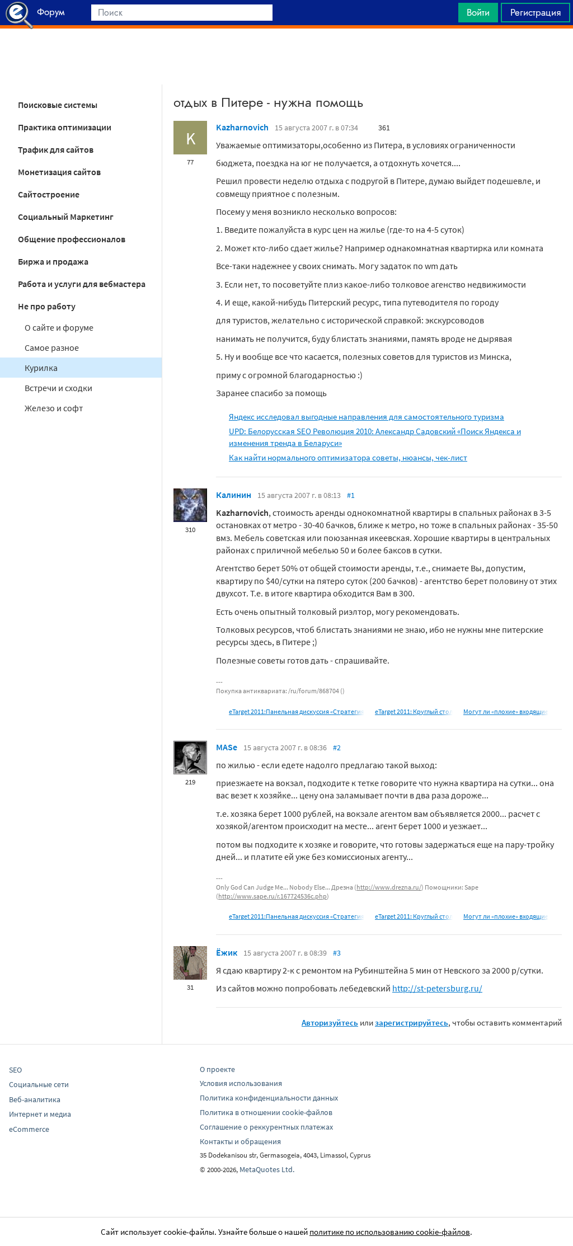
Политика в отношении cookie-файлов (266, 1112)
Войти (478, 12)
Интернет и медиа (40, 1114)
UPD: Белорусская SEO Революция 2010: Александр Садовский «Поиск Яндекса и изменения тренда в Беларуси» (375, 437)
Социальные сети (39, 1084)
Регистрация (535, 12)
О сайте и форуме (59, 327)
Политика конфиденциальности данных (269, 1098)
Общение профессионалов (71, 239)
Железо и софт (54, 407)
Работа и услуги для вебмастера (81, 283)
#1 (351, 495)
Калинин (233, 494)
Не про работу (47, 306)
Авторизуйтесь (330, 1022)
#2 (337, 747)
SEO (15, 1070)
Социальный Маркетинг (66, 216)
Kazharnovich (242, 127)
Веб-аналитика (34, 1099)
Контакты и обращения (240, 1141)
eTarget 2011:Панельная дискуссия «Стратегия (296, 711)
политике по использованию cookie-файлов (389, 1231)
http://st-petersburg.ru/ (437, 988)
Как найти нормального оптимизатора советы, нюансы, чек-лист (348, 457)
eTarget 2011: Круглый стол (414, 711)
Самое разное (52, 347)
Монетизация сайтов (59, 171)
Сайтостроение (48, 194)
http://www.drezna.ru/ (388, 887)
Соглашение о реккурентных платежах (266, 1127)
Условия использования (241, 1083)
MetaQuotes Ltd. (266, 1169)
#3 (337, 953)
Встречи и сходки (58, 387)
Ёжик (226, 952)
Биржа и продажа (53, 261)
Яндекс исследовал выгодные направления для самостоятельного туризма (366, 416)
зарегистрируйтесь (411, 1022)
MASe (226, 747)
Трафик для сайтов (55, 149)
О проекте (217, 1069)
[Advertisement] (286, 56)
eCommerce (29, 1129)
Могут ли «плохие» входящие (505, 711)
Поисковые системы (57, 104)
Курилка (41, 367)
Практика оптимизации (64, 127)
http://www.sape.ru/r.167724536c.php (272, 896)
